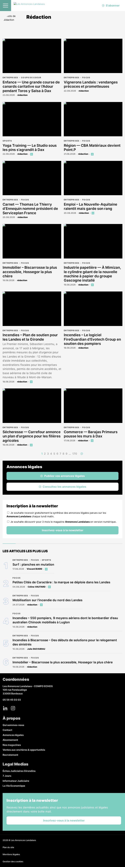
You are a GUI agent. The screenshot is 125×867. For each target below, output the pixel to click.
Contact (7, 730)
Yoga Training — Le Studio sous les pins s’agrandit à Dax (30, 147)
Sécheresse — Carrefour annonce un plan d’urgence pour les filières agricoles (32, 436)
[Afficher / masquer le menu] (5, 5)
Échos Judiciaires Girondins (19, 770)
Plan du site (8, 847)
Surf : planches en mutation (33, 564)
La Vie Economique (14, 785)
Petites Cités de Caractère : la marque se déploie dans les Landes (61, 582)
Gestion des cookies (13, 861)
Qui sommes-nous (13, 725)
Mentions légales (11, 854)
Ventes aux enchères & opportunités (24, 749)
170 (74, 453)
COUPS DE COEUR (31, 77)
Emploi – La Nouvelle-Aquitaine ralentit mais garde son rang (90, 206)
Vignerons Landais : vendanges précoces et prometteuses (91, 84)
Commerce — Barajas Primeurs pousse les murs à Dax (91, 434)
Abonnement (10, 739)
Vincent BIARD (34, 569)
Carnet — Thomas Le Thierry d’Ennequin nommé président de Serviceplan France (30, 208)
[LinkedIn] (5, 708)
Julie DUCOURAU (36, 649)
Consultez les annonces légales (64, 486)
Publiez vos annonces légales (64, 476)
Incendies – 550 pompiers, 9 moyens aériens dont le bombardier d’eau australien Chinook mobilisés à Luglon (65, 620)
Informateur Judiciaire (16, 780)
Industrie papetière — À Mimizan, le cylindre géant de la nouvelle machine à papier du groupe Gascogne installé (92, 273)
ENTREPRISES (10, 77)
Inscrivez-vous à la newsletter (62, 530)
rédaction (22, 95)
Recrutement (10, 754)
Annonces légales (13, 735)
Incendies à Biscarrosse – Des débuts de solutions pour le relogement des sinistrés (65, 642)
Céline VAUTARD (36, 586)
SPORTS (7, 141)
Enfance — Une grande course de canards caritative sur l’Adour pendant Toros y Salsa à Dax (31, 86)
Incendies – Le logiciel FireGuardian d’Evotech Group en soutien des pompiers (92, 339)
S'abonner (113, 5)
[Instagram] (13, 708)
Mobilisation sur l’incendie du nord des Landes (47, 600)
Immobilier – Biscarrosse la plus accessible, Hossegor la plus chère (30, 271)
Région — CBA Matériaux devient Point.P (92, 147)
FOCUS (86, 77)
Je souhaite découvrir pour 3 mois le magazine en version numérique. (63, 521)
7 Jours (7, 775)
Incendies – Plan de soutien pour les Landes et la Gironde (30, 337)
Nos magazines (12, 744)
